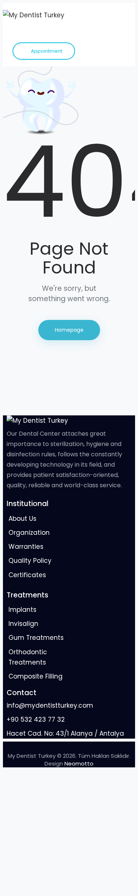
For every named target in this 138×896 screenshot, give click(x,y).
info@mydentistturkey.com (50, 705)
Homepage (69, 330)
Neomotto (78, 763)
